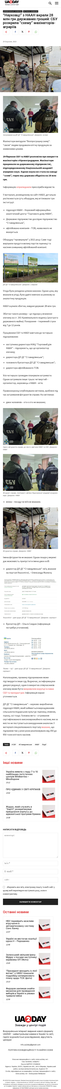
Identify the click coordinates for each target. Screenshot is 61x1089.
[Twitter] (22, 32)
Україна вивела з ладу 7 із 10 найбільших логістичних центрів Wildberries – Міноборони (22, 775)
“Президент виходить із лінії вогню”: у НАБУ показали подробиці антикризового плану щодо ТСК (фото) (21, 974)
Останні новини (31, 11)
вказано (45, 727)
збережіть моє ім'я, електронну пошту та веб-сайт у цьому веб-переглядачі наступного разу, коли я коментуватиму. (29, 890)
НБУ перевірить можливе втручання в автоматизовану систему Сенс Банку (20, 925)
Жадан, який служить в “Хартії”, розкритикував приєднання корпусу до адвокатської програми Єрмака (23, 810)
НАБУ (37, 744)
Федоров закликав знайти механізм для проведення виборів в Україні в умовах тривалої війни (20, 992)
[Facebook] (15, 32)
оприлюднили (23, 186)
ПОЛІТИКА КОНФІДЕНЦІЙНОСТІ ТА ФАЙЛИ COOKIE (30, 1050)
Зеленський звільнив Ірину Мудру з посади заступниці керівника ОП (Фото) (21, 957)
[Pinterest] (29, 32)
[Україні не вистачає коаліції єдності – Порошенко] (44, 943)
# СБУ (14, 744)
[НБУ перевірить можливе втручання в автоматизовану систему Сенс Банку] (44, 925)
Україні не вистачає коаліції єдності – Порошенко (21, 940)
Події (44, 744)
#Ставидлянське (25, 744)
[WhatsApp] (36, 32)
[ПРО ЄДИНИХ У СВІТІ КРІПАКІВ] (48, 794)
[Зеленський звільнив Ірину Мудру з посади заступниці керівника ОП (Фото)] (44, 959)
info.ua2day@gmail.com (30, 1045)
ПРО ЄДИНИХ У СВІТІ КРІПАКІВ (23, 789)
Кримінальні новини (13, 11)
